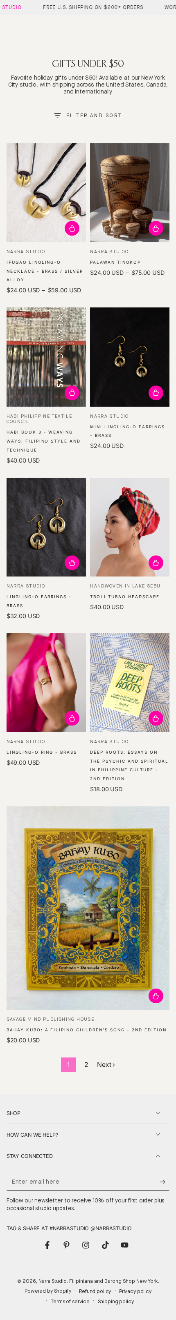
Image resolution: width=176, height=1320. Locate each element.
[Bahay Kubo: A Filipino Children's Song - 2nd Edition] (88, 908)
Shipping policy (116, 1301)
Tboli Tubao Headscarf (125, 596)
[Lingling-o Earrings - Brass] (46, 527)
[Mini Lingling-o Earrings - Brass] (129, 357)
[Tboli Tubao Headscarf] (129, 527)
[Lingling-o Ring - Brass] (46, 682)
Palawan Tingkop (115, 262)
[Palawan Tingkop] (129, 193)
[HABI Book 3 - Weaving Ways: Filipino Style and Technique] (46, 357)
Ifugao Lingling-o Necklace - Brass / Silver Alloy (45, 271)
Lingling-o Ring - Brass (42, 752)
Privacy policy (135, 1291)
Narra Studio (52, 1281)
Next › (106, 1064)
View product (72, 228)
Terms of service (70, 1301)
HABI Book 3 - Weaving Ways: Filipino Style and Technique (44, 441)
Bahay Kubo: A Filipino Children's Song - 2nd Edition (87, 1029)
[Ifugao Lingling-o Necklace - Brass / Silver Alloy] (46, 193)
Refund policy (95, 1291)
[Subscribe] (164, 1182)
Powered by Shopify (48, 1290)
